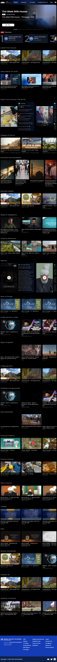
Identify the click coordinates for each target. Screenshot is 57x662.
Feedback (48, 643)
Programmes (27, 645)
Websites (35, 645)
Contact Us (48, 641)
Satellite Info (37, 641)
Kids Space (26, 647)
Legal (47, 639)
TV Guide (25, 643)
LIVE (24, 639)
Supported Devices (38, 639)
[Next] (53, 17)
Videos (25, 641)
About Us (48, 645)
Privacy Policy (49, 647)
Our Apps (26, 649)
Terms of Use (37, 643)
